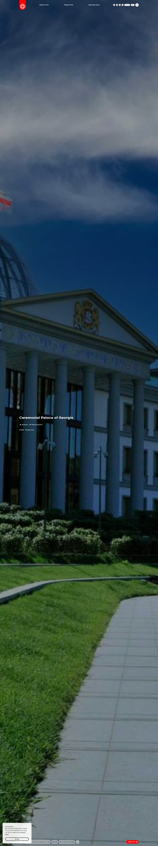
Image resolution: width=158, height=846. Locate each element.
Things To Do (68, 5)
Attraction (24, 424)
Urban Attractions (36, 424)
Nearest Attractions (67, 842)
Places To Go (44, 5)
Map (54, 842)
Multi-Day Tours (94, 5)
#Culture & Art (29, 430)
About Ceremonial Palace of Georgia (37, 842)
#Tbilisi (21, 430)
